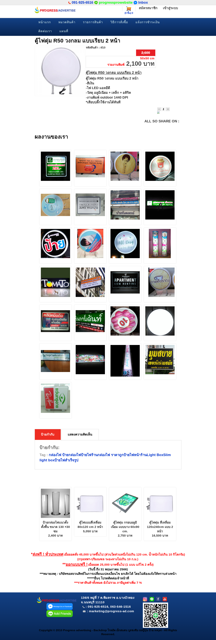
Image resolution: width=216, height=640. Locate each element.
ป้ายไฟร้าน (89, 455)
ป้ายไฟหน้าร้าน (135, 455)
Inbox (142, 2)
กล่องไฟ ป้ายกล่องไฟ (65, 455)
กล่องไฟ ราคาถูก (111, 455)
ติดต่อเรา (45, 31)
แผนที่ (63, 31)
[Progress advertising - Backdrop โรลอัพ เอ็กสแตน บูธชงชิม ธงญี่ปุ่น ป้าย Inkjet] (55, 10)
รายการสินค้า (93, 22)
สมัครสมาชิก (148, 8)
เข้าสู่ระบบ (170, 8)
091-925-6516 (82, 2)
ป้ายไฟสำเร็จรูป (66, 460)
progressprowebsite (116, 2)
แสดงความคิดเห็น (80, 434)
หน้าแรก (44, 22)
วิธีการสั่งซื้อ (119, 22)
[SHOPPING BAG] (128, 8)
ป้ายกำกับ (47, 434)
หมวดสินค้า (66, 22)
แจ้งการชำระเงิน (147, 22)
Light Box (155, 455)
